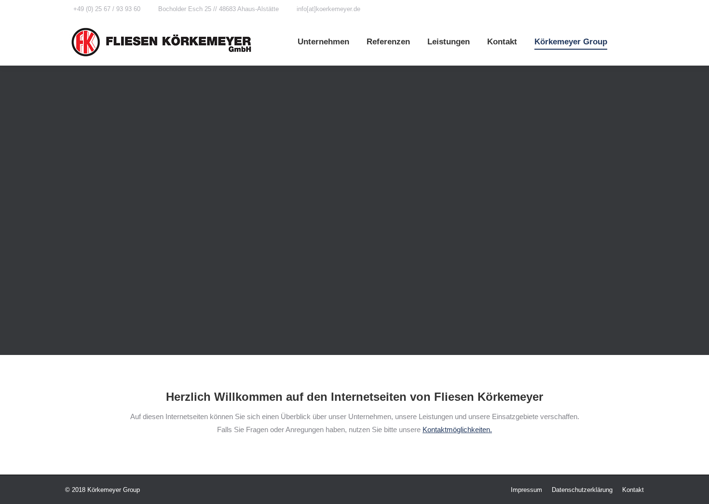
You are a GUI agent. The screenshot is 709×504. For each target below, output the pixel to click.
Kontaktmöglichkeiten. (457, 429)
